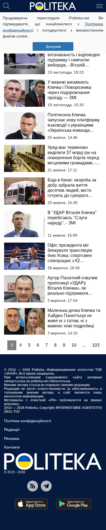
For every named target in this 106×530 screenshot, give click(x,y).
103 (95, 345)
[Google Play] (73, 504)
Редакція (12, 429)
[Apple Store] (31, 504)
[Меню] (99, 5)
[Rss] (32, 486)
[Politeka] (53, 6)
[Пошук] (6, 5)
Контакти (12, 447)
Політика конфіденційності (27, 421)
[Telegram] (46, 486)
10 (73, 345)
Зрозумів (53, 46)
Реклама (11, 438)
